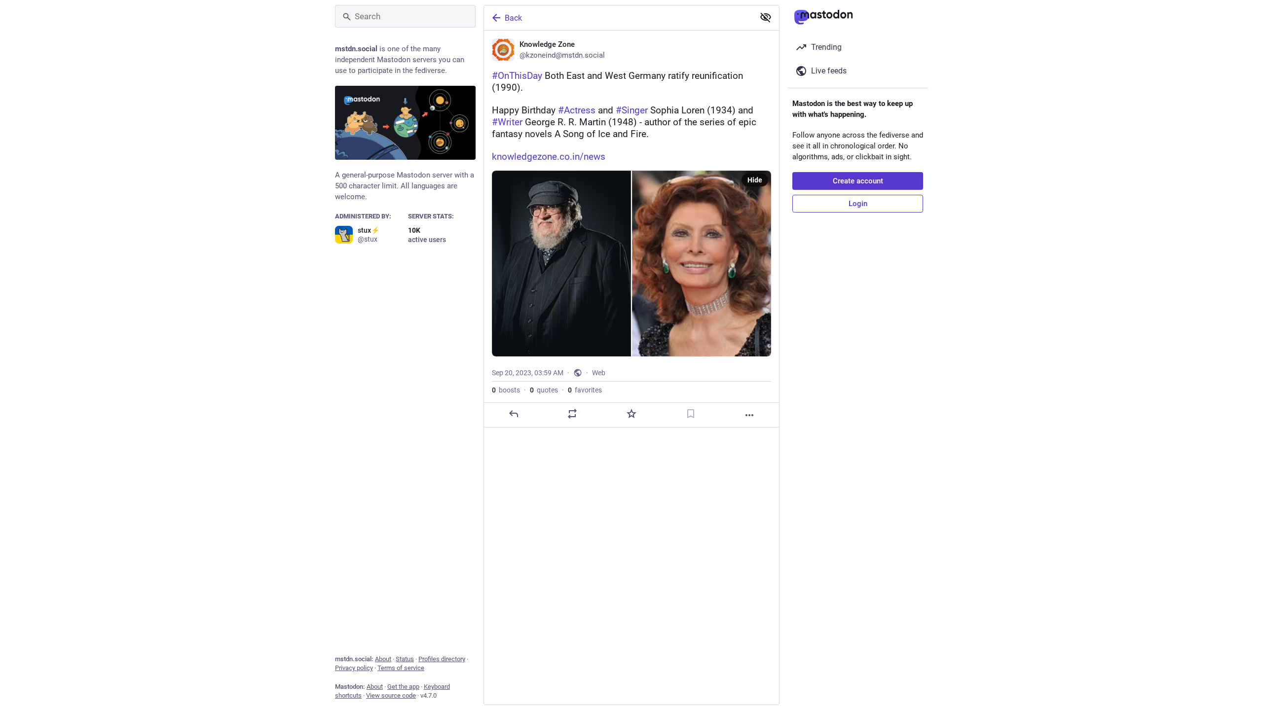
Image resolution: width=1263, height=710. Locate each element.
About (383, 659)
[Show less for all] (765, 17)
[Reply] (514, 414)
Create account (858, 181)
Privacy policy (354, 668)
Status (405, 659)
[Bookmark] (691, 414)
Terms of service (400, 668)
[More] (749, 415)
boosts (506, 390)
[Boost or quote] (572, 414)
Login (858, 203)
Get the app (403, 686)
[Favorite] (631, 414)
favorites (585, 390)
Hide (754, 180)
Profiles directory (441, 659)
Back (513, 18)
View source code (391, 695)
